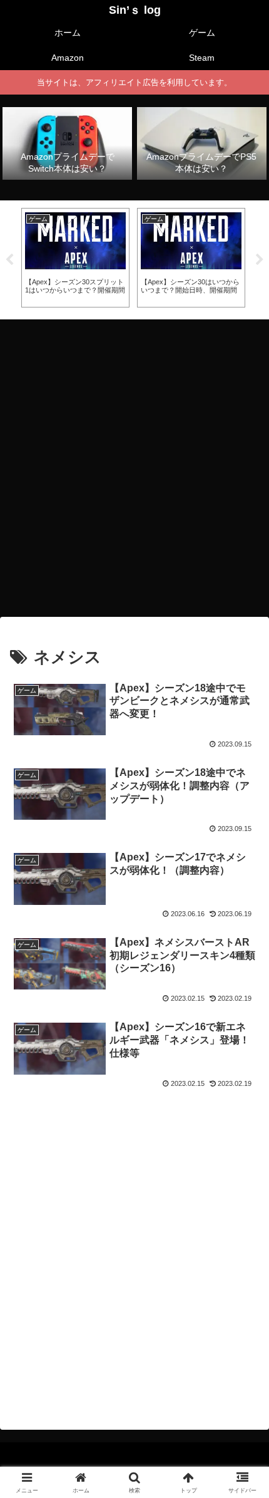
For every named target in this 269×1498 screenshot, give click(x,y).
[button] (243, 1467)
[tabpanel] (75, 257)
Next (259, 260)
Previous (9, 260)
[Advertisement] (134, 464)
